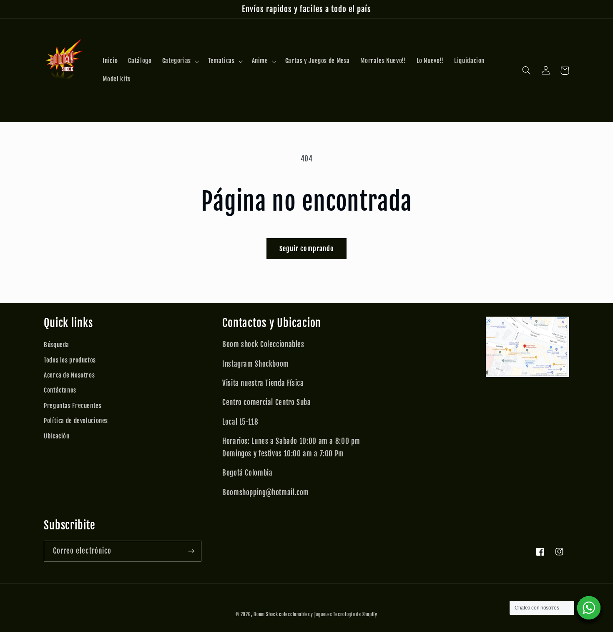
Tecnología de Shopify (355, 614)
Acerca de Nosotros (69, 375)
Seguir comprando (306, 248)
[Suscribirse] (191, 551)
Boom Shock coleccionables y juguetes (293, 614)
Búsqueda (56, 345)
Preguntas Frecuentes (73, 406)
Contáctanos (60, 390)
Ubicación (57, 436)
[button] (180, 61)
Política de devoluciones (76, 421)
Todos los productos (70, 360)
